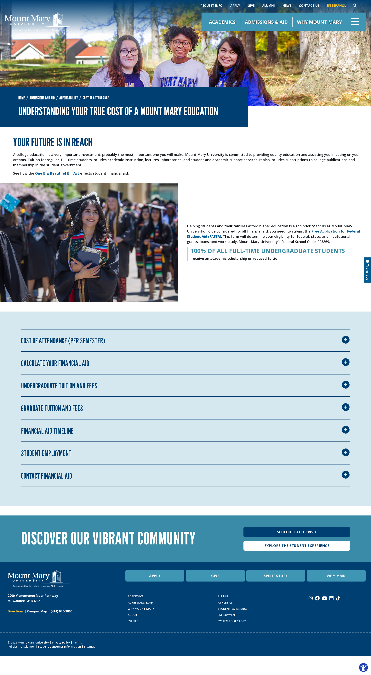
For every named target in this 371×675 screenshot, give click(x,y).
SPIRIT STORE (276, 575)
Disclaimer (28, 646)
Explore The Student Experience (296, 545)
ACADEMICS (135, 596)
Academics (222, 22)
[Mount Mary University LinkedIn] (331, 598)
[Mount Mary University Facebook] (317, 598)
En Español (336, 5)
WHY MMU (336, 575)
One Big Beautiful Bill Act (57, 173)
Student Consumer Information (59, 646)
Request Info (212, 5)
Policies (13, 646)
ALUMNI (223, 596)
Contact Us (309, 5)
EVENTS (133, 621)
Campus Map (37, 611)
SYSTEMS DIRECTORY (232, 621)
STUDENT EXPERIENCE (232, 608)
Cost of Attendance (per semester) (63, 340)
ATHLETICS (225, 602)
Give (251, 5)
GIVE (215, 575)
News (287, 5)
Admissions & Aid (266, 22)
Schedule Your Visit (297, 532)
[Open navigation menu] (355, 21)
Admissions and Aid (42, 97)
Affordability (68, 97)
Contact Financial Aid (46, 475)
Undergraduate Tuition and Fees (59, 385)
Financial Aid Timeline (47, 430)
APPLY (155, 575)
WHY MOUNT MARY (141, 608)
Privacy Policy (61, 642)
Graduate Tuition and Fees (52, 408)
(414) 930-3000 (61, 611)
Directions (16, 611)
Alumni (268, 5)
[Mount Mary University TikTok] (338, 598)
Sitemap (89, 646)
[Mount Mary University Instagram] (310, 598)
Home (21, 97)
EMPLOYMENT (227, 615)
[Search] (355, 5)
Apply (235, 5)
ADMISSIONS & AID (140, 602)
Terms (77, 642)
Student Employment (46, 453)
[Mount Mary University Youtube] (324, 598)
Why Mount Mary (319, 22)
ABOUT (133, 615)
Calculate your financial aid (55, 363)
